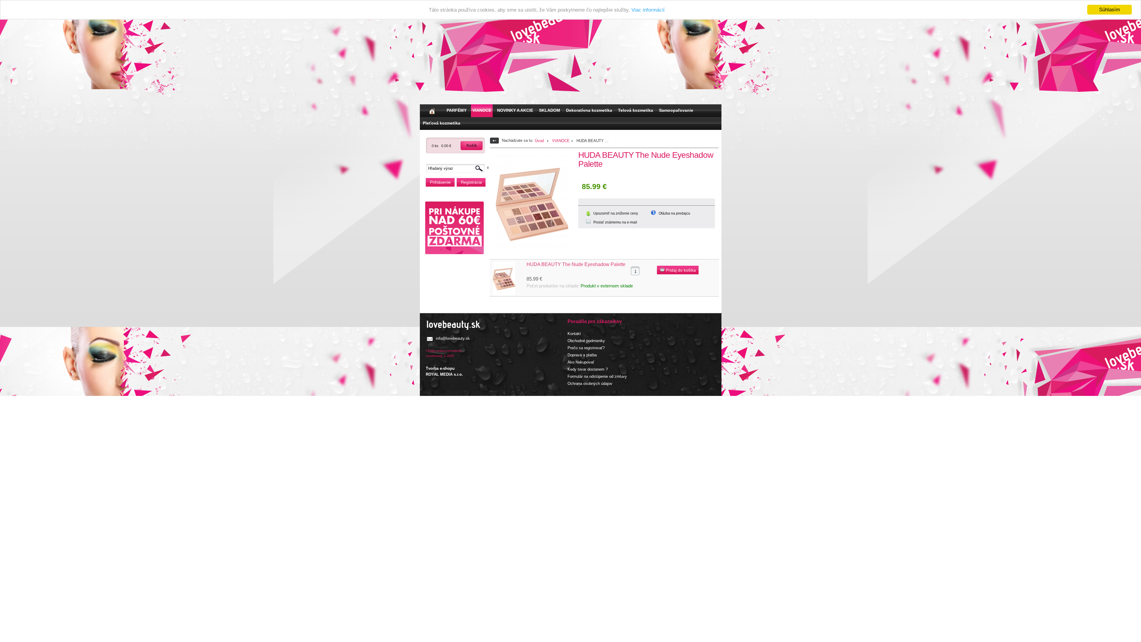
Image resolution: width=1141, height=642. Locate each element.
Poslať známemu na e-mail (615, 222)
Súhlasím (1109, 9)
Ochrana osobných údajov (590, 383)
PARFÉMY (457, 110)
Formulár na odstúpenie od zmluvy (597, 376)
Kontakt (574, 333)
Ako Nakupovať (581, 362)
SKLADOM (549, 110)
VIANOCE (481, 110)
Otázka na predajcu (674, 213)
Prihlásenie (440, 182)
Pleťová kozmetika (441, 123)
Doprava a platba (582, 355)
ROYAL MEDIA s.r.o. (444, 374)
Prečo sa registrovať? (586, 348)
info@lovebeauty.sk (453, 338)
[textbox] (457, 168)
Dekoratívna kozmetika (589, 110)
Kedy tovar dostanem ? (588, 369)
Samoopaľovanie (676, 110)
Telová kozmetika (635, 110)
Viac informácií (648, 10)
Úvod (539, 141)
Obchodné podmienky (586, 341)
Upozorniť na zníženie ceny (615, 213)
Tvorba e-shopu (440, 368)
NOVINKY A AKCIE (515, 110)
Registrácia (471, 182)
